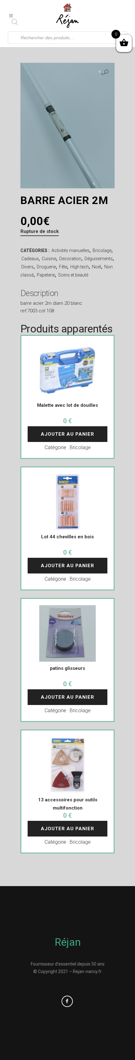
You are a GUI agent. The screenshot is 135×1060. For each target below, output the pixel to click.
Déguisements (98, 258)
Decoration (70, 258)
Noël (96, 266)
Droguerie (46, 266)
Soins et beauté (73, 274)
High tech (79, 266)
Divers (27, 266)
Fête (63, 266)
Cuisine (49, 258)
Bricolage (102, 250)
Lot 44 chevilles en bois (67, 537)
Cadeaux (30, 258)
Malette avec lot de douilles (67, 405)
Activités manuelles (70, 250)
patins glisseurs (67, 668)
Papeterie (46, 274)
